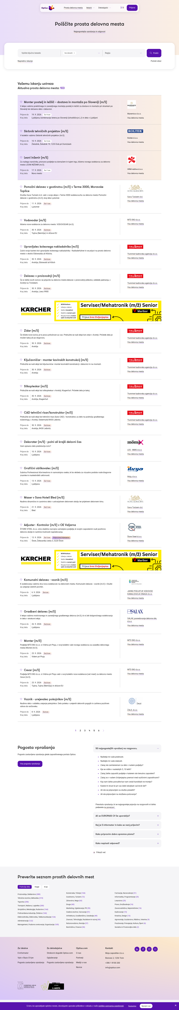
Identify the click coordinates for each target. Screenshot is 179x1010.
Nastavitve (132, 1006)
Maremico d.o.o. (134, 114)
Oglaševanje (52, 958)
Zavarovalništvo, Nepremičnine (126, 908)
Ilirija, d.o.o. (132, 476)
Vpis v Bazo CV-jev (26, 958)
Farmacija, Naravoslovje (124, 893)
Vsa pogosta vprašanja (30, 764)
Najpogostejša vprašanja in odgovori (89, 31)
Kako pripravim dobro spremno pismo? (115, 834)
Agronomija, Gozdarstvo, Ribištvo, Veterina (131, 919)
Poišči (155, 53)
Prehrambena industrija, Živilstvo (30, 913)
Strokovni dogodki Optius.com (60, 953)
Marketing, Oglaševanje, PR (76, 908)
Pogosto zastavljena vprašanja (31, 962)
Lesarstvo (118, 901)
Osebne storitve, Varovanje (76, 912)
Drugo (68, 904)
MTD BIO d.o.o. (133, 220)
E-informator (23, 953)
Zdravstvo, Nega (72, 901)
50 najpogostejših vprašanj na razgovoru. (116, 748)
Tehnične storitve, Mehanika (28, 898)
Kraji (45, 887)
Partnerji (79, 958)
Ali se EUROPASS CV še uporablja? (113, 815)
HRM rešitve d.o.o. (135, 169)
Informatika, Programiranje (125, 897)
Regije (37, 887)
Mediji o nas (81, 962)
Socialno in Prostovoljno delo (125, 927)
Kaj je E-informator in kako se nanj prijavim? (118, 825)
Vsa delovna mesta (135, 118)
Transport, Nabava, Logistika (28, 906)
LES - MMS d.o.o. (134, 450)
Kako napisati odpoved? (108, 843)
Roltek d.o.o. (132, 138)
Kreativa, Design (121, 916)
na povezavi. (109, 807)
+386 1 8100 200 (112, 963)
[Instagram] (149, 949)
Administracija (23, 921)
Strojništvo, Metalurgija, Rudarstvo (31, 909)
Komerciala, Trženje (73, 893)
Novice (79, 967)
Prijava (132, 7)
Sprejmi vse (146, 1006)
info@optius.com (112, 967)
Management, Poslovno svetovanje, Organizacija (36, 924)
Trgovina (21, 902)
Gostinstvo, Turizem (73, 897)
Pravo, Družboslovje (122, 904)
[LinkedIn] (137, 949)
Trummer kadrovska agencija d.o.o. (142, 254)
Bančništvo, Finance (73, 927)
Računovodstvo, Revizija (75, 923)
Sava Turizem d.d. (135, 197)
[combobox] (81, 52)
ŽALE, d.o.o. (132, 710)
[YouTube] (155, 949)
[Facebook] (143, 949)
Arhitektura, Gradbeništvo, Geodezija (80, 916)
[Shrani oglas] (21, 102)
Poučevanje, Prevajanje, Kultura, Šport (129, 923)
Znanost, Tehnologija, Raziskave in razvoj (81, 919)
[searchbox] (123, 53)
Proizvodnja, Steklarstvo (27, 894)
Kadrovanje (119, 912)
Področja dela (24, 887)
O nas (78, 953)
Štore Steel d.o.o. (134, 536)
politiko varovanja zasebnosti (111, 1006)
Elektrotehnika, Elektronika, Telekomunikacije (34, 917)
